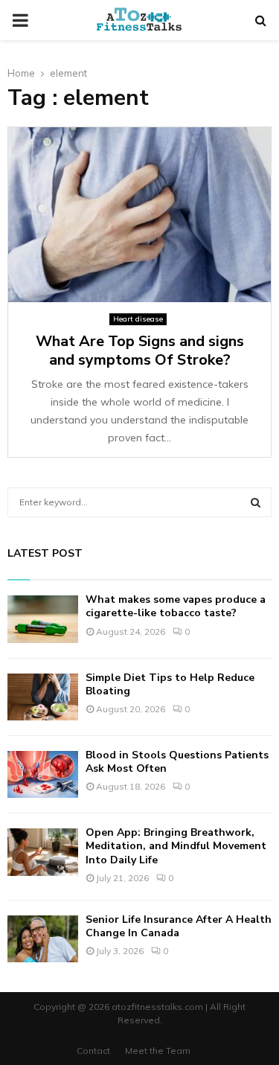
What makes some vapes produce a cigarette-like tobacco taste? (176, 606)
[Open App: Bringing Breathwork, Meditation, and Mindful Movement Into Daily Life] (42, 851)
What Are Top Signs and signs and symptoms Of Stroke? (140, 350)
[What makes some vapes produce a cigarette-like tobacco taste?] (42, 618)
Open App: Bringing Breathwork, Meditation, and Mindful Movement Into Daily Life (176, 845)
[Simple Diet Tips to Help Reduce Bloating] (42, 697)
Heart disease (138, 319)
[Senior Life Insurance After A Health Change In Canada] (42, 938)
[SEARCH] (256, 502)
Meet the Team (157, 1050)
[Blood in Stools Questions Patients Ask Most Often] (42, 774)
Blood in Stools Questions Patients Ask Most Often (177, 761)
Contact (93, 1050)
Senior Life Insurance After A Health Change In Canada (179, 926)
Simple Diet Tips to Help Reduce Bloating (170, 684)
